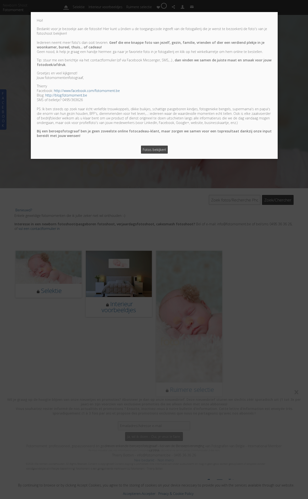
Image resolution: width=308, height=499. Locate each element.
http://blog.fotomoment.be (66, 95)
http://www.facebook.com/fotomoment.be (87, 90)
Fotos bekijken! (154, 149)
